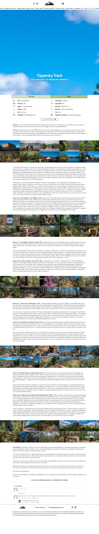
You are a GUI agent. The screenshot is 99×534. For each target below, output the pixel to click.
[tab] (31, 96)
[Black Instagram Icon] (37, 3)
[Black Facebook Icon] (34, 3)
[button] (62, 3)
